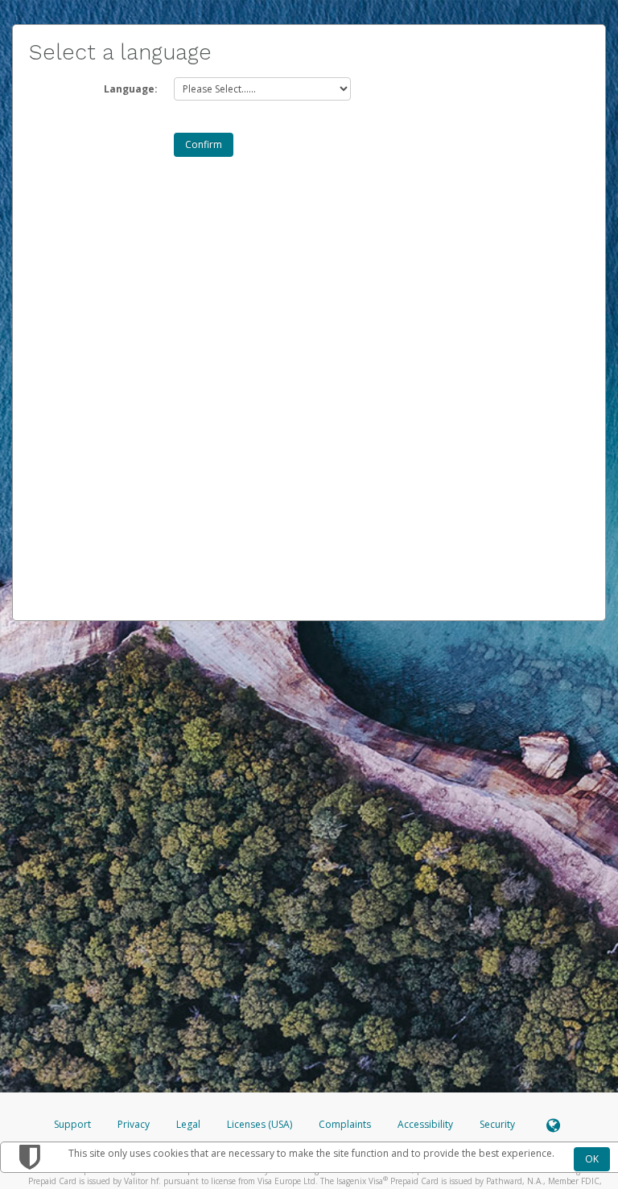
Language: (131, 89)
